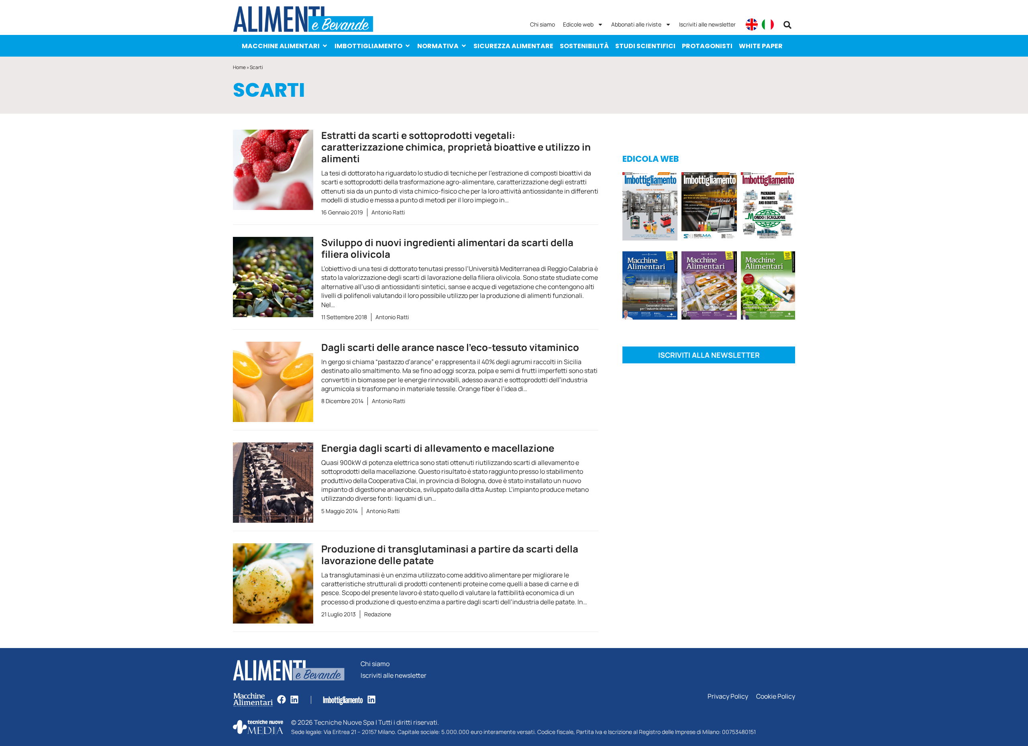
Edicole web (578, 24)
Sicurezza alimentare (513, 46)
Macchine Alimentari (281, 46)
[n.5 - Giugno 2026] (649, 286)
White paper (761, 46)
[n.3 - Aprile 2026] (768, 207)
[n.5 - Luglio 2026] (649, 207)
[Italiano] (768, 24)
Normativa (438, 46)
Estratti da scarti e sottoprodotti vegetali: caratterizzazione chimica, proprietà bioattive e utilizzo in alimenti (456, 146)
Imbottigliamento (368, 46)
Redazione (377, 614)
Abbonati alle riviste (636, 24)
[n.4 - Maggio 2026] (708, 207)
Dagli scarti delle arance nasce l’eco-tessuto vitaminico (450, 347)
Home (239, 67)
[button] (787, 25)
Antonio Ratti (388, 212)
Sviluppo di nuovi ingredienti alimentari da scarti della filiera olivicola (447, 248)
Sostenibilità (584, 46)
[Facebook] (281, 699)
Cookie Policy (775, 696)
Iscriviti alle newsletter (707, 24)
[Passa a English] (752, 24)
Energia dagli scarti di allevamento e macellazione (437, 448)
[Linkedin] (294, 699)
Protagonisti (707, 46)
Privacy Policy (728, 696)
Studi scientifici (645, 46)
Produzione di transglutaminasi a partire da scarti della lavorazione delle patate (449, 554)
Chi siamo (542, 24)
